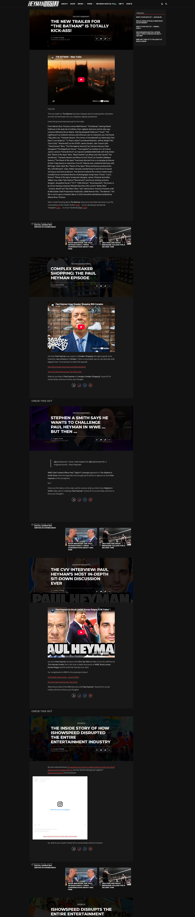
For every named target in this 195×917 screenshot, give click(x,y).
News (80, 4)
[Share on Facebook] (97, 39)
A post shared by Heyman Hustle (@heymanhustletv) (60, 836)
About (64, 4)
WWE (89, 4)
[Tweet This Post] (101, 39)
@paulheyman (61, 462)
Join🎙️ (129, 4)
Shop (72, 4)
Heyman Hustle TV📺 (106, 4)
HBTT (121, 4)
